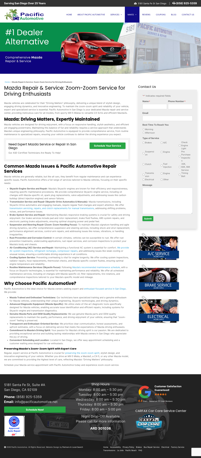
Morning (149, 129)
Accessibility (115, 447)
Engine (166, 152)
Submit (148, 218)
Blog (173, 14)
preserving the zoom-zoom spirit (82, 353)
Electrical (149, 179)
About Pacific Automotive (91, 14)
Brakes (148, 142)
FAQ (140, 450)
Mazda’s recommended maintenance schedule (96, 267)
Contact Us (188, 14)
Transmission (149, 174)
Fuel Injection (167, 165)
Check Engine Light (184, 145)
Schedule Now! (35, 409)
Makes (131, 14)
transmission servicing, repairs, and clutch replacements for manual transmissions (52, 208)
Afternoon (150, 132)
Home (69, 14)
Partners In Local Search (72, 447)
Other (166, 179)
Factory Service (177, 447)
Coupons (161, 14)
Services (114, 14)
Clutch (148, 164)
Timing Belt (184, 174)
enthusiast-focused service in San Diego (105, 288)
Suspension (149, 153)
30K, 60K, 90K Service (185, 167)
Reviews (146, 14)
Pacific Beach (131, 450)
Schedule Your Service (107, 145)
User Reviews (165, 401)
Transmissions (109, 450)
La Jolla (120, 450)
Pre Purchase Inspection (185, 156)
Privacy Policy (128, 447)
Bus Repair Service (152, 447)
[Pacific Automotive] (26, 14)
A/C (165, 142)
